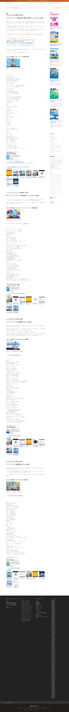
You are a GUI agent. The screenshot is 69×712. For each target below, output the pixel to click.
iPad (60, 179)
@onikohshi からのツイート (55, 203)
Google (54, 176)
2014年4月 (53, 671)
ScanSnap (55, 182)
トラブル (31, 616)
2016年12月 (53, 639)
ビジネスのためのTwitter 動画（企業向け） (14, 461)
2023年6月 (53, 604)
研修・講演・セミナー (22, 707)
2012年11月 (53, 692)
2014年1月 (53, 675)
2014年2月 (53, 674)
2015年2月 (53, 659)
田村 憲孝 (20, 16)
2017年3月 (53, 636)
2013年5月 (53, 685)
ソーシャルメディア (16, 462)
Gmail (51, 176)
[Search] (62, 3)
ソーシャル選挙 (23, 616)
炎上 (50, 193)
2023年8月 (53, 601)
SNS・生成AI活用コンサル (30, 707)
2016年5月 (53, 644)
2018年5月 (53, 622)
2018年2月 (53, 625)
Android (51, 136)
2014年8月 (53, 666)
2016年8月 (53, 642)
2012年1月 (53, 697)
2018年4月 (53, 624)
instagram (51, 179)
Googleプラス (23, 605)
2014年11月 (53, 662)
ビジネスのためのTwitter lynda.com (14, 568)
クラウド (51, 143)
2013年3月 (53, 687)
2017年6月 (53, 632)
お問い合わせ (8, 607)
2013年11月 (53, 677)
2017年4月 (53, 635)
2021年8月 (53, 607)
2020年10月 (53, 610)
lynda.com (26, 608)
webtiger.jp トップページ (46, 707)
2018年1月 (53, 626)
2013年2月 (53, 688)
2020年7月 (53, 611)
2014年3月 (53, 672)
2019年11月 (53, 612)
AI (50, 135)
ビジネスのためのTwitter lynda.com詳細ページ (16, 495)
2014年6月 (53, 669)
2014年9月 (53, 665)
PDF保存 (29, 608)
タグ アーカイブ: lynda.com (12, 7)
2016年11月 (53, 640)
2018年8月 (53, 621)
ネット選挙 (51, 190)
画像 (52, 193)
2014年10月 (53, 664)
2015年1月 (53, 660)
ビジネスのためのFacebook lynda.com (14, 355)
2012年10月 (53, 694)
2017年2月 (53, 637)
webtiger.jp (41, 0)
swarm (59, 182)
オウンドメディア (53, 142)
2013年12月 (53, 676)
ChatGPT (51, 174)
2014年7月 (53, 667)
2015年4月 (53, 656)
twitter (51, 184)
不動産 (61, 190)
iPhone (30, 606)
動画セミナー (29, 619)
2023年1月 (53, 606)
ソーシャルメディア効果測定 (11, 604)
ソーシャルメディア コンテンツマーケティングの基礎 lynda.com (18, 223)
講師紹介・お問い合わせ (38, 707)
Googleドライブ (27, 603)
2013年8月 (53, 681)
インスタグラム (55, 185)
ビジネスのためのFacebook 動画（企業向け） (15, 319)
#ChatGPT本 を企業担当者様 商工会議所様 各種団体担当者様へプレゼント (56, 164)
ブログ (14, 193)
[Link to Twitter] (60, 702)
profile (7, 601)
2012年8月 (53, 696)
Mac (50, 141)
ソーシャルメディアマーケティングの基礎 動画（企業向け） (17, 192)
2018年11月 (53, 619)
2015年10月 (53, 650)
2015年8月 (53, 652)
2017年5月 (53, 634)
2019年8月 (53, 615)
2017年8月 (53, 630)
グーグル (15, 16)
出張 (24, 619)
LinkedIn (23, 608)
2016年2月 (53, 646)
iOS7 (56, 179)
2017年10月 (53, 629)
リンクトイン (57, 190)
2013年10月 (53, 679)
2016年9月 (53, 641)
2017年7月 (53, 631)
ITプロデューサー (53, 140)
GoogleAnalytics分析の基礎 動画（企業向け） (15, 15)
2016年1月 (53, 647)
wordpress (54, 184)
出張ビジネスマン (53, 150)
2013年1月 (53, 690)
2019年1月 (53, 617)
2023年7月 (53, 602)
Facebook (15, 320)
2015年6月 (53, 654)
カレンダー (59, 185)
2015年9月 (53, 651)
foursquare (60, 174)
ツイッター (27, 616)
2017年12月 (53, 627)
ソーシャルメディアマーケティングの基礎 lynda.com (17, 293)
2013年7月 (53, 682)
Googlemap (56, 176)
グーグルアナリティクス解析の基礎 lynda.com (15, 161)
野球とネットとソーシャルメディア (56, 151)
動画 (26, 619)
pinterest (51, 182)
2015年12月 (53, 649)
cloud (54, 174)
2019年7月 (53, 616)
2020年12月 (53, 609)
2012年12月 (53, 691)
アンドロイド (58, 184)
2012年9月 (53, 695)
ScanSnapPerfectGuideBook (55, 60)
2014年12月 (53, 661)
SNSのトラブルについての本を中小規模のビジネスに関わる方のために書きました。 (56, 161)
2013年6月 (53, 683)
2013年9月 (53, 680)
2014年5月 (53, 670)
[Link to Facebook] (62, 702)
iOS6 (54, 179)
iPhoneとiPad (52, 138)
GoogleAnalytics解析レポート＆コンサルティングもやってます (18, 166)
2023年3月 (53, 605)
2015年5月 (53, 655)
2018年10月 (53, 620)
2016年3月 (53, 645)
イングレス (51, 185)
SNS (57, 182)
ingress (27, 605)
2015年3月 (53, 657)
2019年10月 (53, 614)
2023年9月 (53, 600)
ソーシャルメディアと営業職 (55, 147)
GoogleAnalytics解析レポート (11, 602)
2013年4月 (53, 686)
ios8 (58, 179)
